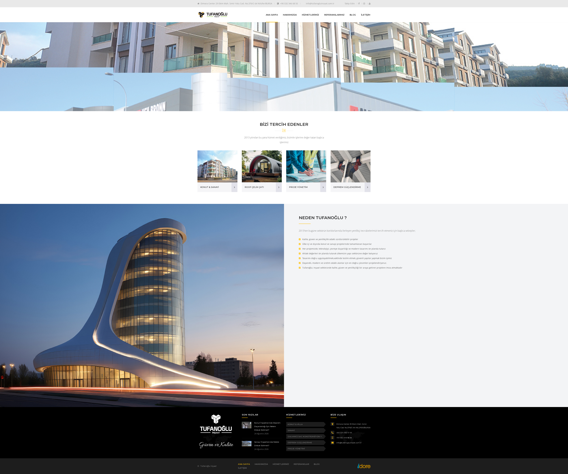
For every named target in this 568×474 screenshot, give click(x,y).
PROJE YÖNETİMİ (296, 448)
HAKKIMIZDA (290, 14)
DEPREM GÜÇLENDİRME (347, 187)
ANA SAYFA (272, 14)
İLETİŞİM (365, 14)
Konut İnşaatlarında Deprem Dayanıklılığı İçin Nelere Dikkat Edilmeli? (267, 426)
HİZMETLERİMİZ (310, 14)
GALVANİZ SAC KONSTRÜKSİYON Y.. (305, 436)
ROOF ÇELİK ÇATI (254, 187)
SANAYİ (291, 430)
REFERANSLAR (301, 464)
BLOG (353, 14)
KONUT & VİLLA (295, 424)
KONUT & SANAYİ (209, 187)
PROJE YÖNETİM (298, 187)
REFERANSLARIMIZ (334, 14)
